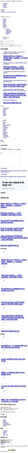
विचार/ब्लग (5, 135)
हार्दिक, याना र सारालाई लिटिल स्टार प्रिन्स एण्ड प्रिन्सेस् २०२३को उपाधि (13, 400)
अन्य (4, 27)
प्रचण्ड (4, 111)
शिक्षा (4, 22)
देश (3, 121)
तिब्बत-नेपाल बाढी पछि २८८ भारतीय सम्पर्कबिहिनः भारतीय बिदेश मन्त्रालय (13, 68)
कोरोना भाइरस (6, 108)
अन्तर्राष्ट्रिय (8, 30)
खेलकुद (4, 25)
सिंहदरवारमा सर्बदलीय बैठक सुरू (12, 103)
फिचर (4, 131)
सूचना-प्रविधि (8, 31)
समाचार (4, 20)
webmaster (4, 148)
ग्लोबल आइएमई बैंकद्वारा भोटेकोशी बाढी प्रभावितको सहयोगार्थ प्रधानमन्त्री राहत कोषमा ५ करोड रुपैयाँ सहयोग (14, 95)
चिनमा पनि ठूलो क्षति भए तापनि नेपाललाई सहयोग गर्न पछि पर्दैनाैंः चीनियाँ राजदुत (14, 85)
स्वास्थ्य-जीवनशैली (6, 125)
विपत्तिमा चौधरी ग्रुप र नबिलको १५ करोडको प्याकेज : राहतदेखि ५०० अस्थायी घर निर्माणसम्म (15, 58)
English (5, 137)
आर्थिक (4, 21)
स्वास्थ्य (4, 24)
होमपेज (4, 19)
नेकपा (4, 110)
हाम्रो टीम (5, 7)
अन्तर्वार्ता (5, 128)
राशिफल (7, 33)
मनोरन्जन (5, 26)
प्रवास (7, 28)
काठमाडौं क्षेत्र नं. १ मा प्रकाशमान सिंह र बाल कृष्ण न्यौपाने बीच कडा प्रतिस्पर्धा (14, 346)
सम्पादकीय (5, 3)
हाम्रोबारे (5, 4)
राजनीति (5, 109)
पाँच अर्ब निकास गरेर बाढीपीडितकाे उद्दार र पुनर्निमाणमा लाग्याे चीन (15, 76)
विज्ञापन (4, 5)
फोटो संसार (8, 32)
